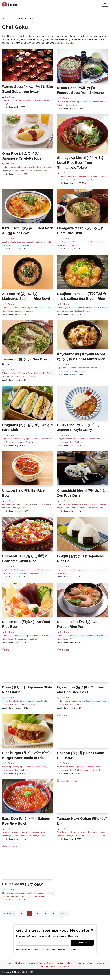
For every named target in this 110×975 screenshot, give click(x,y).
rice (11, 171)
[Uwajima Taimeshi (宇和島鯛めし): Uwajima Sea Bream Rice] (82, 272)
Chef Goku (9, 97)
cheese (5, 701)
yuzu (101, 508)
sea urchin (87, 770)
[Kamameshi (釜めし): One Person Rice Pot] (82, 600)
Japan (15, 439)
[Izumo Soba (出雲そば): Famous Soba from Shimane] (82, 66)
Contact (100, 963)
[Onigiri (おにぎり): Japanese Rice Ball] (82, 534)
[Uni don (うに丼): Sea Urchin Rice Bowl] (82, 731)
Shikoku (86, 311)
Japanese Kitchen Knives (41, 963)
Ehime (59, 307)
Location (37, 100)
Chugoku (61, 101)
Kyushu (31, 307)
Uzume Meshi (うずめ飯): (22, 884)
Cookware (20, 963)
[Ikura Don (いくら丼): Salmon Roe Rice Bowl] (27, 796)
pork (48, 242)
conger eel (61, 176)
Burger (5, 767)
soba (4, 104)
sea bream (69, 311)
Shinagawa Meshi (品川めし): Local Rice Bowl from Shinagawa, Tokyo (80, 162)
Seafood (77, 180)
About (90, 963)
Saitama (82, 508)
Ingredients (7, 100)
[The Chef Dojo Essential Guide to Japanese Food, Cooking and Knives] (10, 4)
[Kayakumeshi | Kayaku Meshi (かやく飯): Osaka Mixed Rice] (82, 334)
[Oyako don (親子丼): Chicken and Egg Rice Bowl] (82, 665)
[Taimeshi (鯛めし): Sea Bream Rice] (27, 337)
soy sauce (27, 311)
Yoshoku (31, 704)
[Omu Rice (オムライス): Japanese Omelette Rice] (27, 131)
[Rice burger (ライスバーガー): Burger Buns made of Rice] (27, 731)
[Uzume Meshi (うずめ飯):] (27, 862)
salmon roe (32, 836)
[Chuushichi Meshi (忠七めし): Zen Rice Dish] (82, 468)
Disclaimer (64, 966)
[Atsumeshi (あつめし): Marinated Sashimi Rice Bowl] (27, 272)
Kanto (42, 167)
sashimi (18, 311)
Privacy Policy (48, 966)
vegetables (79, 371)
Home (4, 18)
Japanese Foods (25, 100)
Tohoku (16, 104)
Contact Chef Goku (64, 43)
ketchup (49, 167)
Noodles (45, 100)
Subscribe (82, 942)
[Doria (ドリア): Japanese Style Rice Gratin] (27, 665)
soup (89, 508)
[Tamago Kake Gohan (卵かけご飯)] (82, 796)
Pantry (60, 963)
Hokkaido (61, 767)
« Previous (9, 913)
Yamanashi (24, 245)
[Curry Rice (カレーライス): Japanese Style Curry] (82, 403)
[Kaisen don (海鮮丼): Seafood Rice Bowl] (27, 600)
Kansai (86, 368)
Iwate (15, 100)
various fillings (25, 442)
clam (59, 242)
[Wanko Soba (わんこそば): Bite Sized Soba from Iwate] (27, 65)
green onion (62, 504)
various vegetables (42, 171)
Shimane (61, 105)
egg (11, 167)
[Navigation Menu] (105, 4)
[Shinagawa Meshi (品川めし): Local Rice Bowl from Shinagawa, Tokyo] (82, 133)
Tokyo (30, 171)
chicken (5, 167)
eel (3, 504)
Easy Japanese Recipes (67, 832)
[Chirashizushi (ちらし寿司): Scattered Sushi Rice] (27, 534)
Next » (64, 913)
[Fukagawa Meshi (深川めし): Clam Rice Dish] (82, 206)
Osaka (101, 368)
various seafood (34, 573)
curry (59, 439)
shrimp (85, 180)
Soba (9, 104)
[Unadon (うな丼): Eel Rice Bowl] (27, 468)
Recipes (84, 836)
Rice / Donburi (20, 171)
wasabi (95, 508)
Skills (69, 963)
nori (50, 439)
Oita (45, 307)
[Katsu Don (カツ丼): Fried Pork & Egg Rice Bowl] (27, 206)
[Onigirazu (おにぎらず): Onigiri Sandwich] (27, 403)
